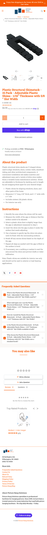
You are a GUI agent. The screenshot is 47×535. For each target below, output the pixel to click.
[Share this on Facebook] (10, 273)
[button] (34, 408)
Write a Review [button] (24, 377)
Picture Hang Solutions (25, 520)
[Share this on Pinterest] (15, 273)
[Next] (30, 71)
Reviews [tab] (8, 387)
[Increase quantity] (42, 117)
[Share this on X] (4, 273)
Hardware (26, 16)
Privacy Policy (7, 481)
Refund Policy (7, 477)
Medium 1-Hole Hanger (17, 430)
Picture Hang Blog (8, 486)
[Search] (42, 11)
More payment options (23, 137)
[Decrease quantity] (4, 117)
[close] (45, 3)
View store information (12, 155)
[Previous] (16, 71)
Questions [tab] (21, 387)
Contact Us (6, 472)
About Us (5, 474)
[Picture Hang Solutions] (23, 11)
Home (19, 16)
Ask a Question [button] (24, 382)
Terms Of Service (8, 484)
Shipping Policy (7, 479)
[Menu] (2, 11)
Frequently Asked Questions (12, 470)
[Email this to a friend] (20, 273)
